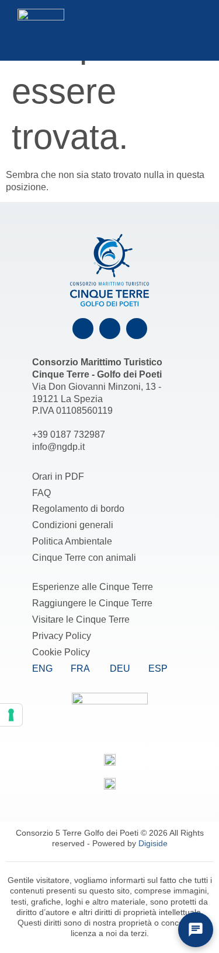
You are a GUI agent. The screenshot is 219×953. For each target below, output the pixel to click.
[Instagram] (109, 328)
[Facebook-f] (82, 328)
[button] (168, 30)
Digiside (153, 843)
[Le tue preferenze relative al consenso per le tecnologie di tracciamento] (11, 715)
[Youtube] (136, 328)
